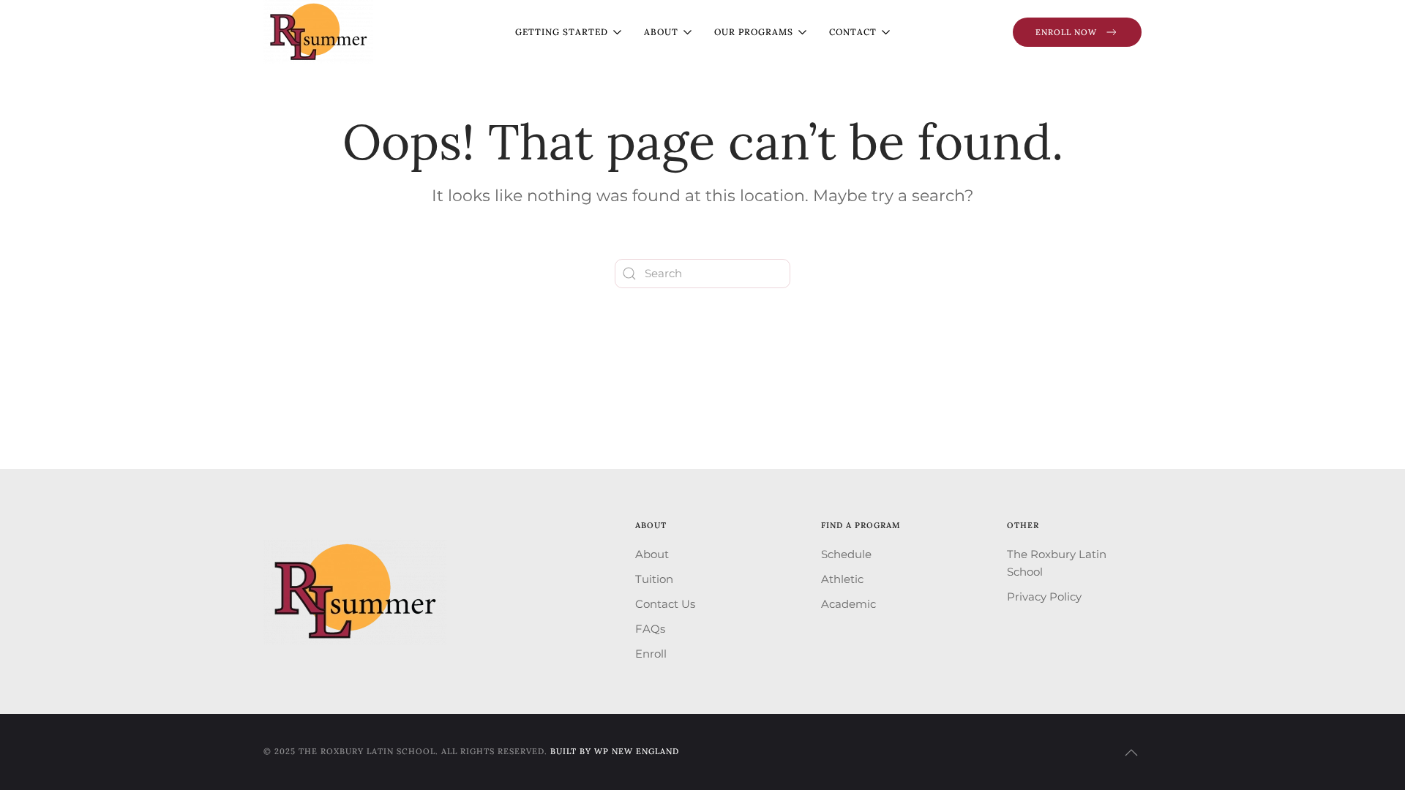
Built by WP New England (614, 751)
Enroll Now (1066, 32)
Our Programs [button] (753, 31)
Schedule (846, 554)
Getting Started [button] (561, 31)
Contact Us (665, 604)
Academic (848, 604)
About (652, 554)
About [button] (661, 31)
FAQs (650, 629)
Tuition (654, 579)
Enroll (651, 654)
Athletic (842, 579)
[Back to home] (318, 32)
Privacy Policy (1044, 596)
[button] (1131, 752)
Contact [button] (853, 31)
